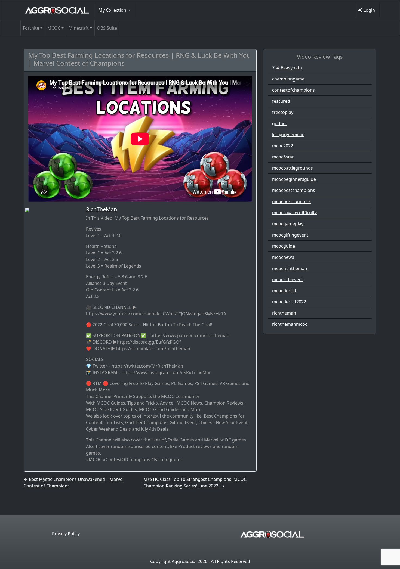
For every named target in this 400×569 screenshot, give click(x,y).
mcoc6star (283, 157)
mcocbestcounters (291, 201)
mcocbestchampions (293, 190)
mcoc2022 (282, 146)
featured (281, 101)
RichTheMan (101, 209)
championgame (288, 79)
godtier (279, 123)
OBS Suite (107, 28)
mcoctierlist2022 (289, 302)
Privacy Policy (66, 534)
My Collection (113, 10)
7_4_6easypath (287, 68)
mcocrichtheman (289, 268)
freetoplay (282, 112)
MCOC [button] (53, 28)
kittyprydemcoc (288, 135)
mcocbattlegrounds (292, 168)
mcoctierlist (284, 291)
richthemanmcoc (289, 324)
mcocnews (283, 257)
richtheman (284, 313)
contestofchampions (293, 90)
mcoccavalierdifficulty (294, 213)
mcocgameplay (287, 224)
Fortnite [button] (31, 28)
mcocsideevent (287, 279)
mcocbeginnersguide (294, 179)
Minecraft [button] (79, 28)
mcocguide (283, 246)
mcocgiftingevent (290, 235)
